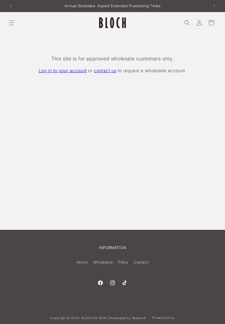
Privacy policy (163, 318)
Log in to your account (63, 70)
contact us (105, 70)
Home (82, 262)
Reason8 (139, 318)
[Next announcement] (214, 6)
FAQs (123, 262)
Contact (141, 262)
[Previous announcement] (11, 6)
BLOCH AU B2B (93, 318)
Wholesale (103, 262)
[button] (11, 23)
